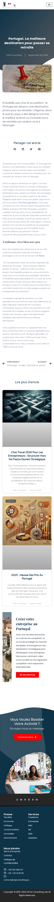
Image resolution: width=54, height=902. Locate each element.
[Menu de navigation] (49, 5)
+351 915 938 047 (15, 869)
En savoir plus (27, 675)
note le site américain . (29, 256)
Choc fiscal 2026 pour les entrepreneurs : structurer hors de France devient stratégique (27, 456)
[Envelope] (37, 800)
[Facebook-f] (25, 800)
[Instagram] (29, 800)
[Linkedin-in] (21, 800)
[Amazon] (33, 800)
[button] (15, 149)
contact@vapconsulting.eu (16, 880)
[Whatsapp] (17, 800)
